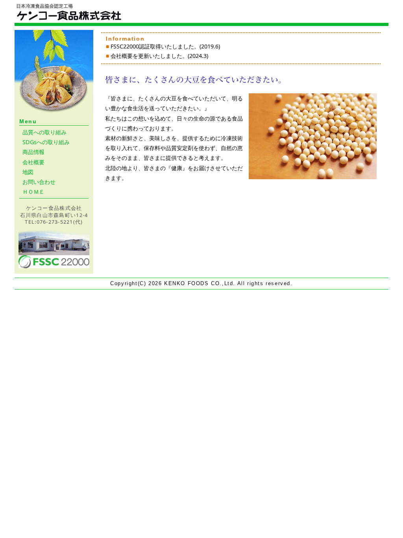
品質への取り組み (44, 132)
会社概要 (33, 162)
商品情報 (33, 152)
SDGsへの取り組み (46, 142)
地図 (27, 172)
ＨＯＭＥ (33, 191)
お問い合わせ (38, 182)
